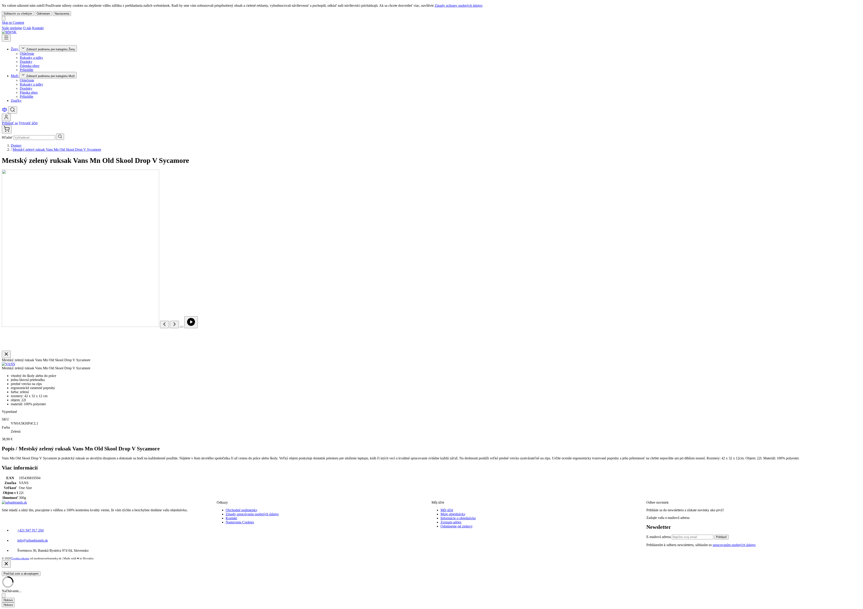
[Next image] (174, 324)
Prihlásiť (721, 537)
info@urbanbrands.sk (32, 540)
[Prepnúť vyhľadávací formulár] (12, 110)
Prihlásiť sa (10, 123)
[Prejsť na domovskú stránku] (9, 32)
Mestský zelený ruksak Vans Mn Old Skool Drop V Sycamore (57, 149)
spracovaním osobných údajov (734, 545)
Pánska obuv (29, 92)
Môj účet (446, 510)
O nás (27, 28)
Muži (15, 76)
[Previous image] (164, 324)
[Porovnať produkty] (5, 111)
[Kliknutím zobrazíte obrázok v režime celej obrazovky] (181, 327)
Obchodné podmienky (241, 510)
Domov (16, 145)
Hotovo (8, 600)
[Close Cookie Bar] (3, 18)
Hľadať (7, 137)
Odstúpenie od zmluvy (456, 526)
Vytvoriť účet (28, 123)
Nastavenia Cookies (240, 522)
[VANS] (8, 364)
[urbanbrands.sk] (14, 502)
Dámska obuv (30, 66)
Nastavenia (62, 13)
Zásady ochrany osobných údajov (458, 5)
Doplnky (26, 62)
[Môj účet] (6, 117)
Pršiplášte (26, 70)
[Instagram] (52, 28)
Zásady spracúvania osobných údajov (252, 514)
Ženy (15, 49)
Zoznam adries (450, 522)
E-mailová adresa (659, 537)
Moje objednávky (452, 514)
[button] (8, 364)
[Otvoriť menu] (6, 38)
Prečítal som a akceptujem (21, 573)
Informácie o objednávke (458, 518)
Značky (16, 100)
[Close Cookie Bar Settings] (3, 595)
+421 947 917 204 (30, 530)
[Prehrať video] (191, 322)
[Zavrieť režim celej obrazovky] (6, 354)
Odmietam (43, 13)
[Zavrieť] (6, 564)
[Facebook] (46, 28)
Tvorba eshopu (20, 558)
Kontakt (38, 28)
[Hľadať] (60, 136)
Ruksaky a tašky (31, 58)
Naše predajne (12, 28)
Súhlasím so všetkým (18, 13)
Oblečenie (27, 53)
